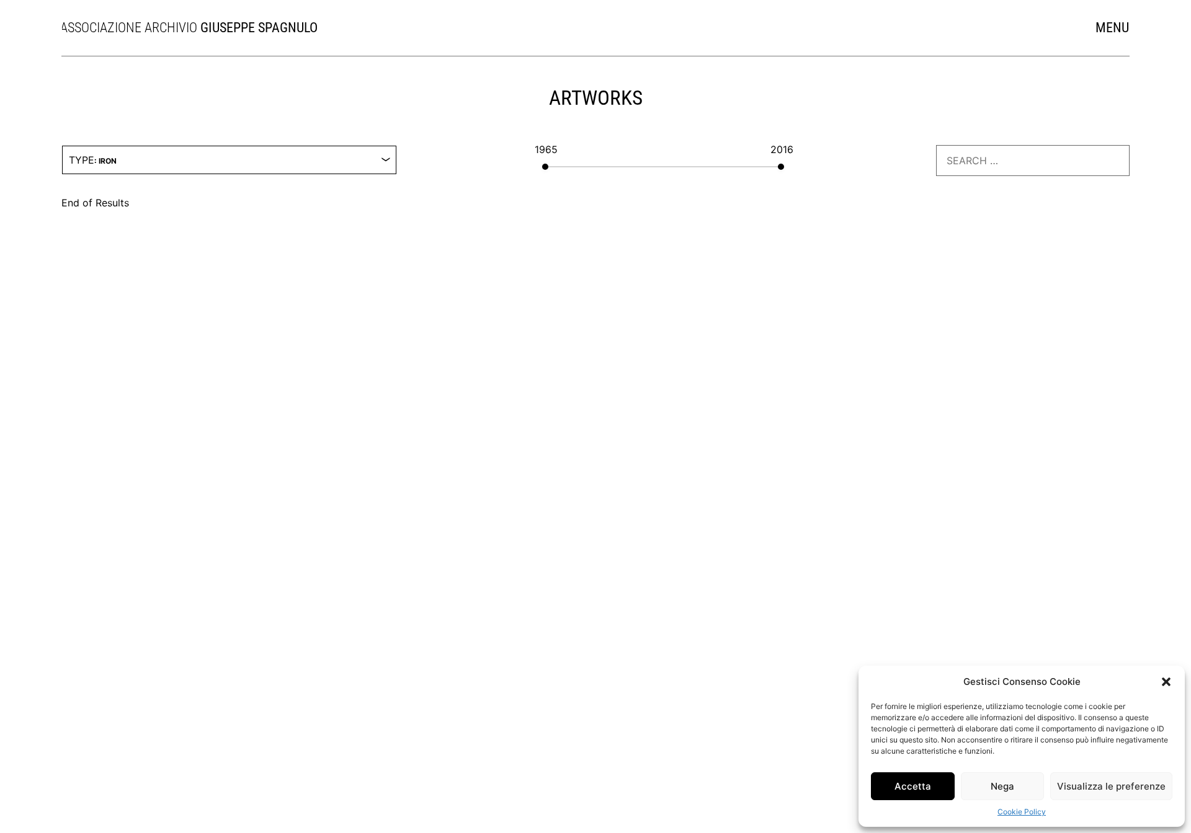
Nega (1002, 786)
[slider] (566, 167)
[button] (1166, 682)
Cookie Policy (1021, 811)
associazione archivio (213, 27)
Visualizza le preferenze (1111, 786)
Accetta (912, 786)
